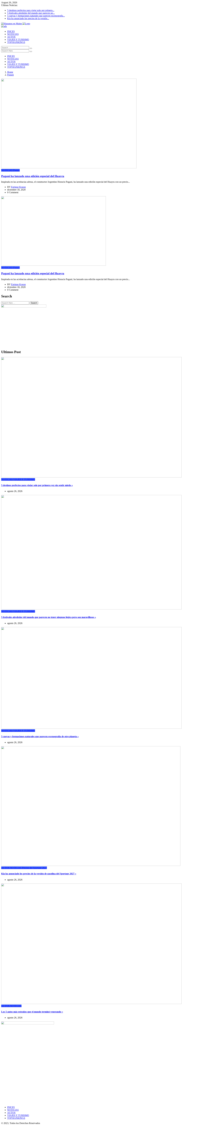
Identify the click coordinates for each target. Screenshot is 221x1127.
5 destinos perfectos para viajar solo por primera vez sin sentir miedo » (37, 485)
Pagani (10, 74)
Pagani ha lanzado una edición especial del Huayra (32, 176)
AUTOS (11, 37)
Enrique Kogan (18, 187)
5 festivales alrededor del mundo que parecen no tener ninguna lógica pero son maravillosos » (48, 617)
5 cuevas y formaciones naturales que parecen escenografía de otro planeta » (40, 736)
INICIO (11, 31)
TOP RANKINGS (16, 42)
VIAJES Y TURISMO (18, 39)
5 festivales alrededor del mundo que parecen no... (31, 13)
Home (10, 72)
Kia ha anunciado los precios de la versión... (28, 18)
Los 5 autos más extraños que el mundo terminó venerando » (32, 1011)
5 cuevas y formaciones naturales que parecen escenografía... (36, 15)
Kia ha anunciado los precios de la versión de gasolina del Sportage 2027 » (38, 873)
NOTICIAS (13, 34)
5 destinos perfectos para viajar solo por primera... (30, 10)
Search (34, 303)
